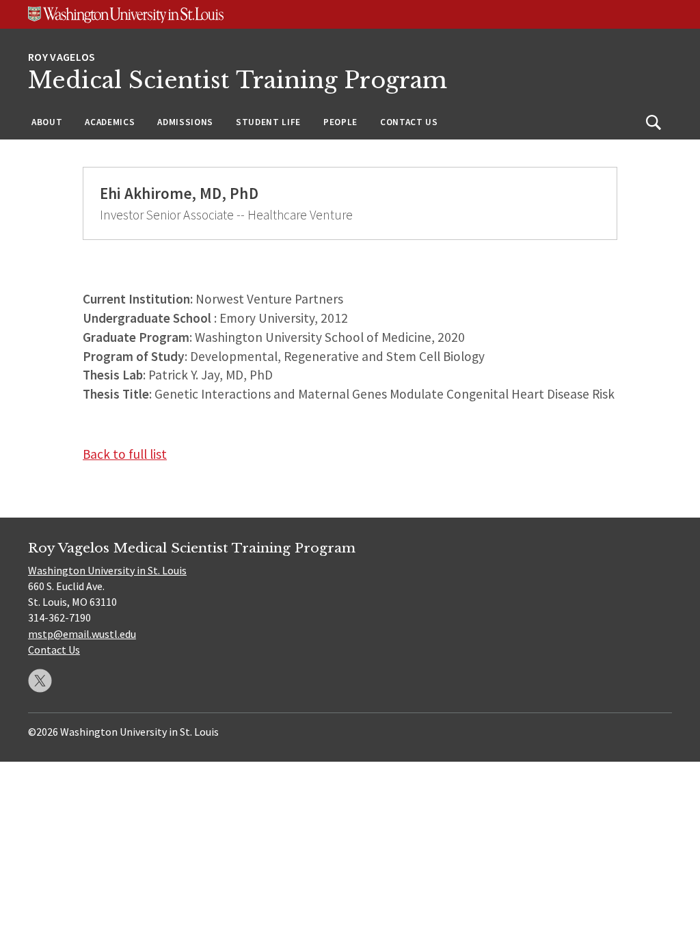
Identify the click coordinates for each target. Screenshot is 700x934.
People (340, 122)
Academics (110, 122)
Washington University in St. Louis (107, 570)
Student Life (268, 122)
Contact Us (409, 122)
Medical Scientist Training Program (237, 80)
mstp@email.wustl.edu (82, 634)
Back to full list (125, 454)
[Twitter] (40, 681)
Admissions (185, 122)
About (46, 122)
